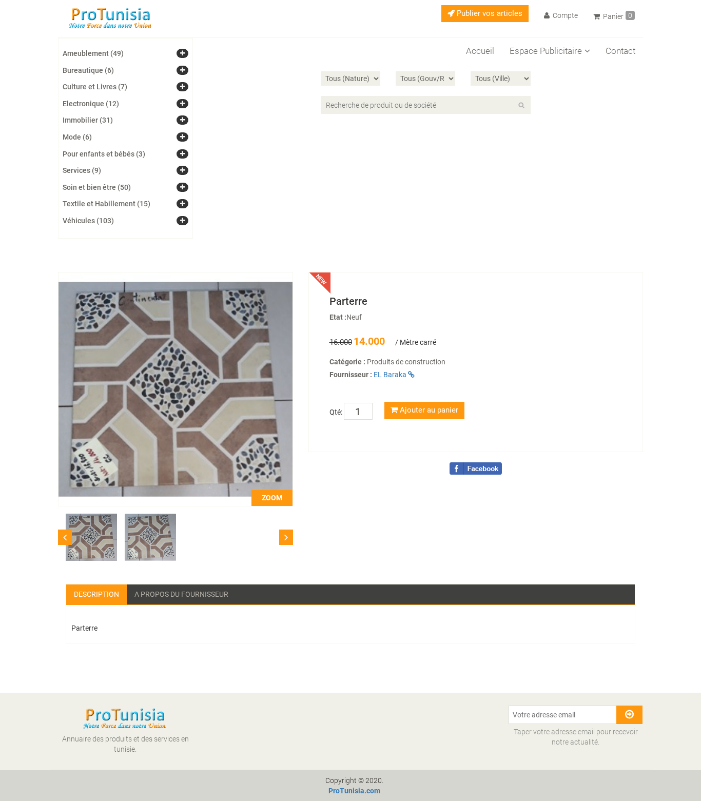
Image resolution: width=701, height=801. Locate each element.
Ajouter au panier (428, 410)
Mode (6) (77, 137)
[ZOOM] (176, 388)
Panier (616, 16)
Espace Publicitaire (546, 51)
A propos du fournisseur (181, 594)
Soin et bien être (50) (97, 187)
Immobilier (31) (88, 120)
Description (96, 594)
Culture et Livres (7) (95, 87)
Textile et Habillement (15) (106, 204)
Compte (564, 15)
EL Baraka (391, 374)
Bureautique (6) (88, 70)
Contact (620, 51)
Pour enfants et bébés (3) (104, 154)
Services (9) (82, 170)
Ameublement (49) (93, 53)
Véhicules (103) (88, 221)
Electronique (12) (91, 104)
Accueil (480, 51)
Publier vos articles (488, 13)
